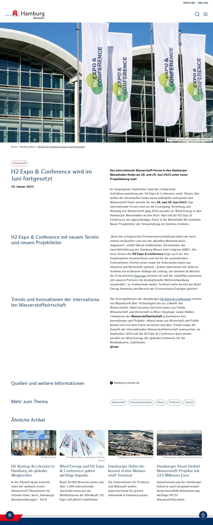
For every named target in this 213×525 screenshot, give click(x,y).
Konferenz (174, 402)
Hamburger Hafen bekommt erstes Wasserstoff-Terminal (127, 471)
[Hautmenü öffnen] (205, 14)
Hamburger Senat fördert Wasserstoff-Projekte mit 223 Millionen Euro (178, 471)
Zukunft (189, 402)
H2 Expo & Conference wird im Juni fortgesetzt (61, 147)
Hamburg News (27, 147)
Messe (160, 402)
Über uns (189, 3)
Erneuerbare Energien (141, 402)
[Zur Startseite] (24, 14)
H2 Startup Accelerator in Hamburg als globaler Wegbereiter (33, 471)
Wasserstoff (19, 163)
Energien (140, 276)
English (203, 3)
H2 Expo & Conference (175, 299)
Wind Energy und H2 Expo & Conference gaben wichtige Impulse (82, 471)
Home (14, 147)
